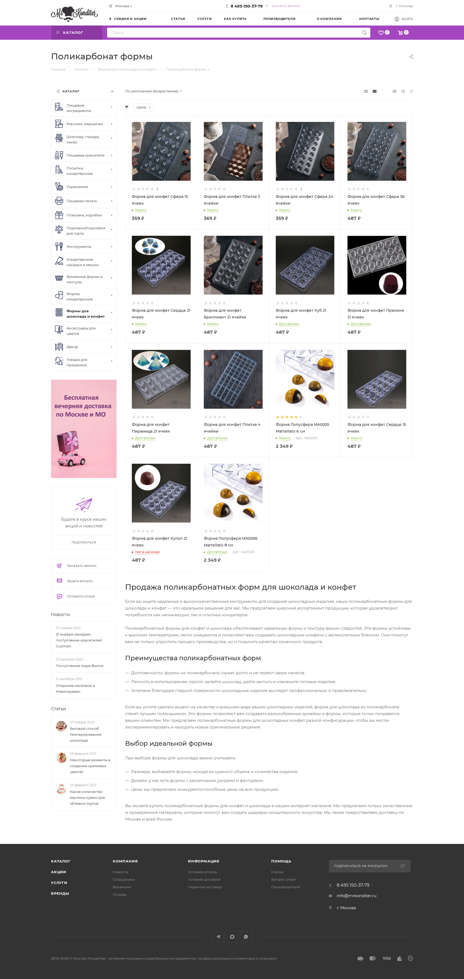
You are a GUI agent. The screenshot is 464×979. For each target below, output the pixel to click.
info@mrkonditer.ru (356, 895)
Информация (203, 861)
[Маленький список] (366, 91)
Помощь (281, 861)
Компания (125, 861)
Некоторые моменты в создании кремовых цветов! (90, 766)
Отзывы (120, 894)
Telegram (218, 936)
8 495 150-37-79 (247, 6)
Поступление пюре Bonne (79, 665)
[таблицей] (411, 91)
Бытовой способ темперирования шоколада (86, 734)
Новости (60, 614)
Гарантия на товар (205, 887)
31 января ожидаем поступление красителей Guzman (79, 640)
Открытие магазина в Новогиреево (75, 688)
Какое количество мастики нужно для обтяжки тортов (87, 797)
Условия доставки (204, 879)
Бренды (60, 893)
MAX (232, 936)
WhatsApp (246, 936)
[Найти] (364, 33)
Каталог (61, 861)
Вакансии (122, 887)
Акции (58, 872)
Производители (285, 887)
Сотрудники (124, 879)
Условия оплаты (202, 872)
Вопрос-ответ (283, 879)
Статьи (58, 708)
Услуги (59, 882)
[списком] (403, 91)
